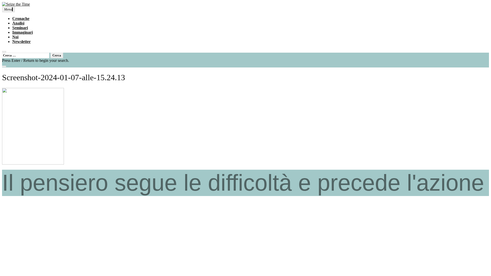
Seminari (20, 28)
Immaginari (22, 32)
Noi (15, 37)
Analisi (18, 23)
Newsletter (21, 41)
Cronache (20, 18)
